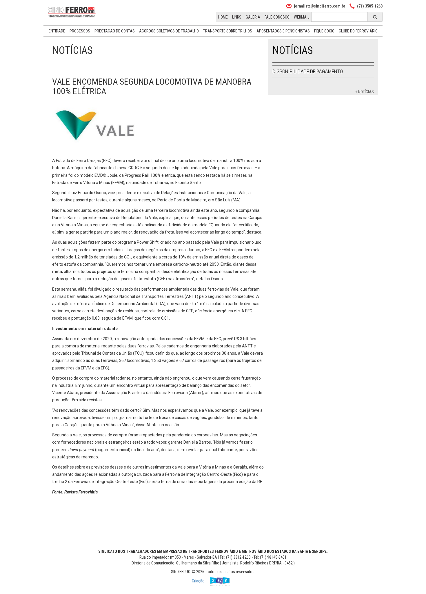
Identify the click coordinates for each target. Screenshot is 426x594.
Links (236, 17)
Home (223, 17)
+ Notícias (364, 92)
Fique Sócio (324, 31)
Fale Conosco (277, 17)
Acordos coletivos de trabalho (169, 31)
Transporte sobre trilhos (227, 31)
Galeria (253, 17)
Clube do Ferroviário (358, 31)
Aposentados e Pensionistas (283, 31)
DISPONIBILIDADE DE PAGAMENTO (307, 71)
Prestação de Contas (114, 31)
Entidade (57, 31)
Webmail (301, 17)
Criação (198, 581)
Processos (80, 31)
